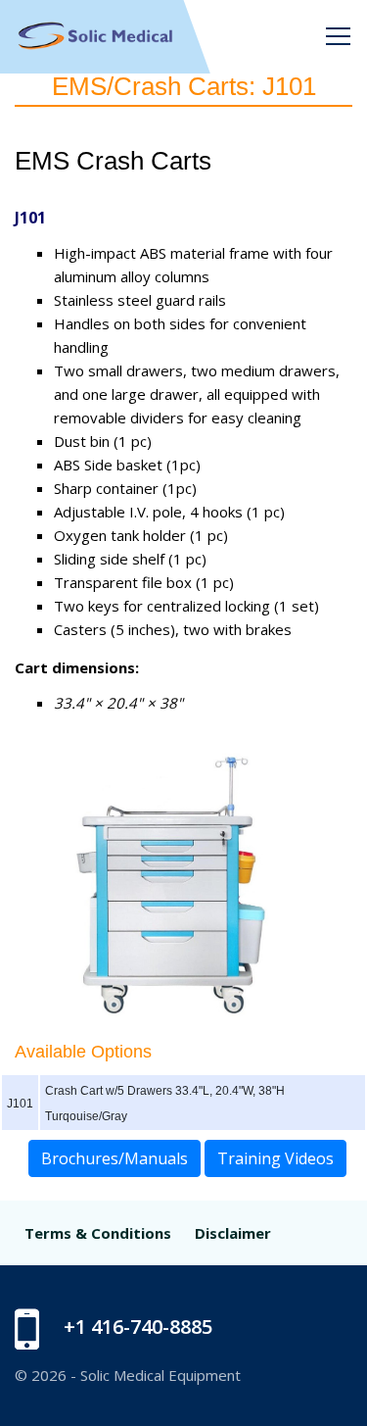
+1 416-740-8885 (138, 1326)
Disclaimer (233, 1233)
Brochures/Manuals (114, 1158)
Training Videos (275, 1158)
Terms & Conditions (97, 1233)
